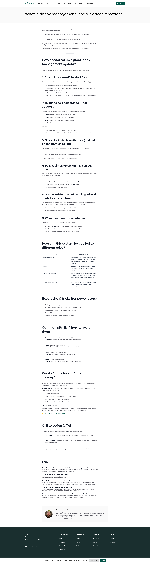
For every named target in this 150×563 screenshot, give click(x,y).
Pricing (47, 3)
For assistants (89, 3)
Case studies (62, 546)
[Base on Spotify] (37, 546)
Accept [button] (103, 560)
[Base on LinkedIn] (33, 546)
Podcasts (95, 546)
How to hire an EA (64, 549)
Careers (78, 538)
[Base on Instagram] (30, 546)
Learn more (120, 3)
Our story (113, 534)
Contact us (113, 538)
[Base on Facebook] (26, 546)
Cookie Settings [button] (94, 560)
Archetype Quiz (68, 3)
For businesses (63, 534)
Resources (57, 3)
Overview (40, 3)
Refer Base (113, 542)
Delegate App (78, 3)
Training (78, 542)
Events (95, 542)
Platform (78, 546)
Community (96, 534)
